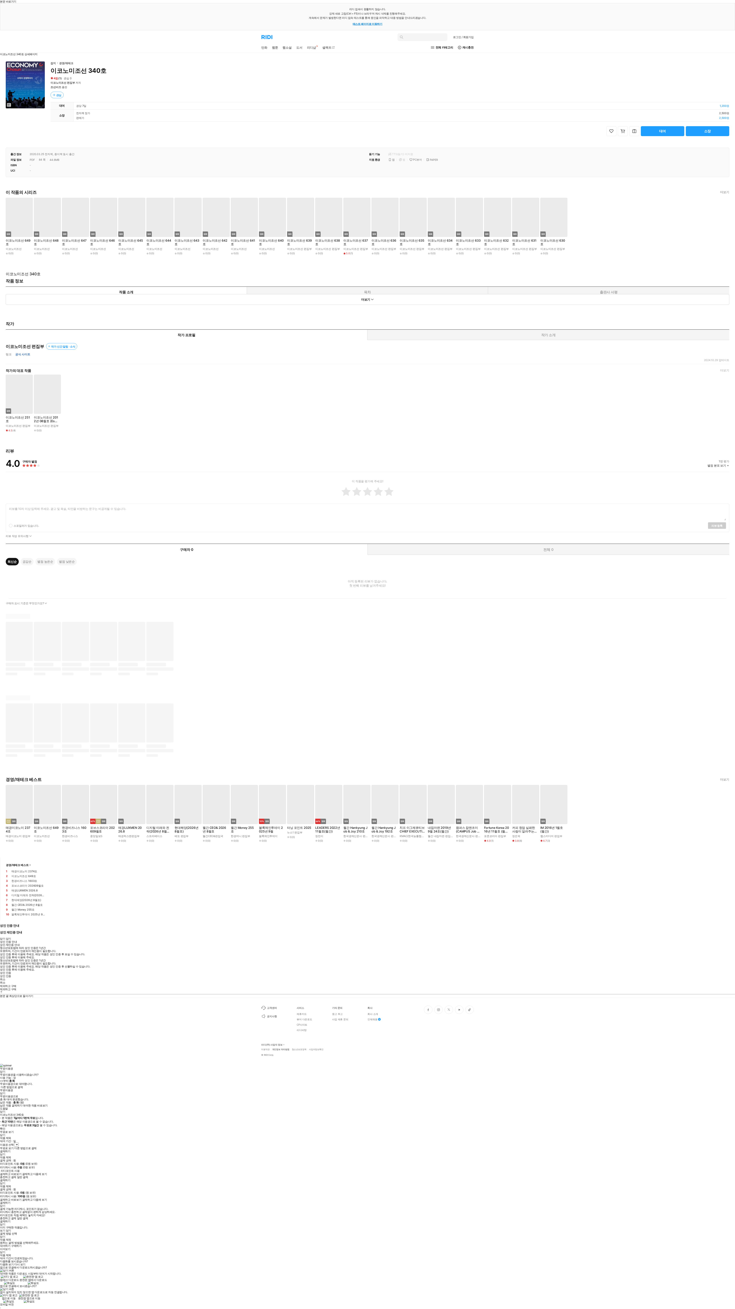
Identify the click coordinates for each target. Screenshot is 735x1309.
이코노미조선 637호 (355, 242)
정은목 (516, 836)
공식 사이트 (22, 354)
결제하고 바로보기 (10, 1174)
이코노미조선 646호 (102, 242)
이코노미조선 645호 (130, 242)
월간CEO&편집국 (213, 836)
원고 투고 (337, 1013)
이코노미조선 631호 (524, 242)
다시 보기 (19, 1264)
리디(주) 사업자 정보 (272, 1044)
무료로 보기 (7, 1148)
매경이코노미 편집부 (18, 836)
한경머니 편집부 (240, 836)
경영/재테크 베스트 (17, 865)
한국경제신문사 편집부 (357, 836)
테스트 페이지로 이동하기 (367, 23)
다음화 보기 (7, 1264)
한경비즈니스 (70, 836)
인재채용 (372, 1019)
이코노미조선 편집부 (63, 82)
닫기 (8, 1230)
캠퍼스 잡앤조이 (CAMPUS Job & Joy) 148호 (467, 829)
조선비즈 (56, 87)
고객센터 (272, 1007)
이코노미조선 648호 (46, 242)
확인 (2, 1128)
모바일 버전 (7, 1304)
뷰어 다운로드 (304, 1019)
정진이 (319, 836)
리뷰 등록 (717, 525)
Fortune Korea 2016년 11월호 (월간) (496, 829)
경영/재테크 (66, 63)
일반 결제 (22, 1177)
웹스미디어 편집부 (551, 836)
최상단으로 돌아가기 (21, 995)
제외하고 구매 (8, 986)
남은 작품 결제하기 (11, 1105)
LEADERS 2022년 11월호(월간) (327, 829)
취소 (2, 979)
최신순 (12, 561)
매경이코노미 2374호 (18, 829)
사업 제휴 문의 (340, 1019)
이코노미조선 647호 (74, 242)
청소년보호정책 (299, 1049)
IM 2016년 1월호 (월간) (551, 829)
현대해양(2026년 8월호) (186, 829)
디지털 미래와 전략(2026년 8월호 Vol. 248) (158, 829)
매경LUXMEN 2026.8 (130, 829)
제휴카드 (301, 1013)
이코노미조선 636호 (384, 242)
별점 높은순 (45, 561)
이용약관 (265, 1049)
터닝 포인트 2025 (299, 828)
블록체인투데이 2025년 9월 (271, 829)
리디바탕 (301, 1030)
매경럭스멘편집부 (129, 836)
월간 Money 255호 (242, 829)
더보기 (724, 192)
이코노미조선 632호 (496, 242)
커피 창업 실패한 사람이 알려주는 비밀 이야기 (523, 829)
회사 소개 (373, 1013)
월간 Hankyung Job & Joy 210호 (355, 829)
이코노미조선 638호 (327, 242)
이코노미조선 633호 (468, 242)
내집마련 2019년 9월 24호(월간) (439, 829)
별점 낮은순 (67, 561)
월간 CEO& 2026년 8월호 (214, 829)
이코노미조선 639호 (299, 242)
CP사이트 (302, 1024)
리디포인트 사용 (10, 1170)
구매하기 (16, 1245)
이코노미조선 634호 (440, 242)
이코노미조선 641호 (243, 242)
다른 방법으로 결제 (12, 1087)
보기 (2, 1230)
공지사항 (272, 1016)
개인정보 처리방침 (280, 1049)
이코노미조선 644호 (158, 242)
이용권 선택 (7, 1144)
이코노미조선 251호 (18, 419)
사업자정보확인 (316, 1049)
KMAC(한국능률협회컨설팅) (416, 836)
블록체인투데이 (268, 836)
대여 (662, 131)
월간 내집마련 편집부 (440, 836)
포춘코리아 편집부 (495, 836)
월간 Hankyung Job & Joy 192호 (384, 829)
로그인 (463, 37)
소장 (707, 131)
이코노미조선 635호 (412, 242)
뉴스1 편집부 (294, 832)
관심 (59, 95)
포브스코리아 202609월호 (102, 829)
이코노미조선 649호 (18, 242)
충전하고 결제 (8, 1177)
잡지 (53, 63)
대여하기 (5, 1245)
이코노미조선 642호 (215, 242)
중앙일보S (96, 836)
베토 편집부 (182, 836)
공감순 (27, 561)
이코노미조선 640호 (271, 242)
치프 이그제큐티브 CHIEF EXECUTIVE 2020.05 (412, 829)
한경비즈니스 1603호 (74, 829)
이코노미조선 (14, 248)
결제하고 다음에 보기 (34, 1174)
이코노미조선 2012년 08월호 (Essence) (46, 419)
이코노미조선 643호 (187, 242)
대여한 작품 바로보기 (35, 1105)
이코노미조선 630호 (552, 242)
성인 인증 (5, 972)
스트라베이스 (154, 836)
